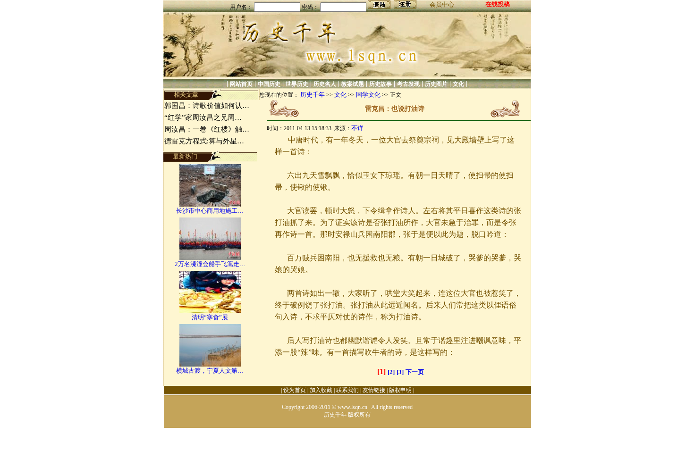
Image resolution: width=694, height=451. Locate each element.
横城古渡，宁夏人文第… (210, 370)
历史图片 (436, 84)
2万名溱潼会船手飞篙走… (210, 263)
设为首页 (294, 390)
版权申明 (400, 390)
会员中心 (442, 4)
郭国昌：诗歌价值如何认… (206, 105)
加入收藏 (321, 390)
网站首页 (241, 84)
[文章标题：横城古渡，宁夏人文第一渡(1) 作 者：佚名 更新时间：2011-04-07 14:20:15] (210, 364)
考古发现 (408, 84)
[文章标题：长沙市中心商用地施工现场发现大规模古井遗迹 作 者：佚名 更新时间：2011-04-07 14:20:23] (210, 204)
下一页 (415, 372)
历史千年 (312, 94)
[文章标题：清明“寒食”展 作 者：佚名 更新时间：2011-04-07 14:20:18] (210, 311)
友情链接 (374, 390)
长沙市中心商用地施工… (210, 210)
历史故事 (380, 84)
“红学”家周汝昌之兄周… (203, 117)
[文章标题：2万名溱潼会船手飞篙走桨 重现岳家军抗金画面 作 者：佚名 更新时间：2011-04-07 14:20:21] (210, 257)
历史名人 (324, 84)
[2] (391, 372)
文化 (458, 84)
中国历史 (269, 84)
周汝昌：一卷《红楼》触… (206, 129)
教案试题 (352, 84)
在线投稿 (497, 4)
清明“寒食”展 (210, 317)
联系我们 (347, 390)
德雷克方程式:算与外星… (204, 141)
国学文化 (368, 94)
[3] (400, 372)
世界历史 (297, 84)
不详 (357, 128)
